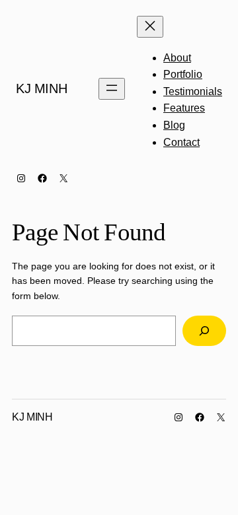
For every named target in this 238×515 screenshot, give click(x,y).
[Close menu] (150, 27)
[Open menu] (112, 89)
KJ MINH (41, 88)
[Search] (204, 331)
